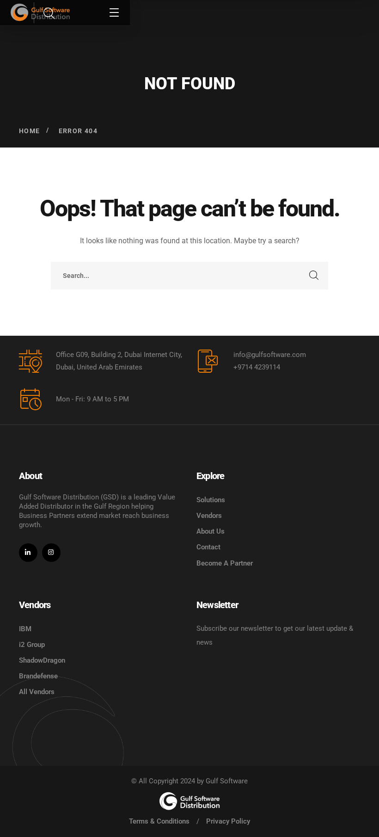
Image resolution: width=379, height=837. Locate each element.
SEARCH (314, 275)
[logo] (189, 801)
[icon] (28, 552)
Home (29, 131)
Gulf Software (227, 781)
